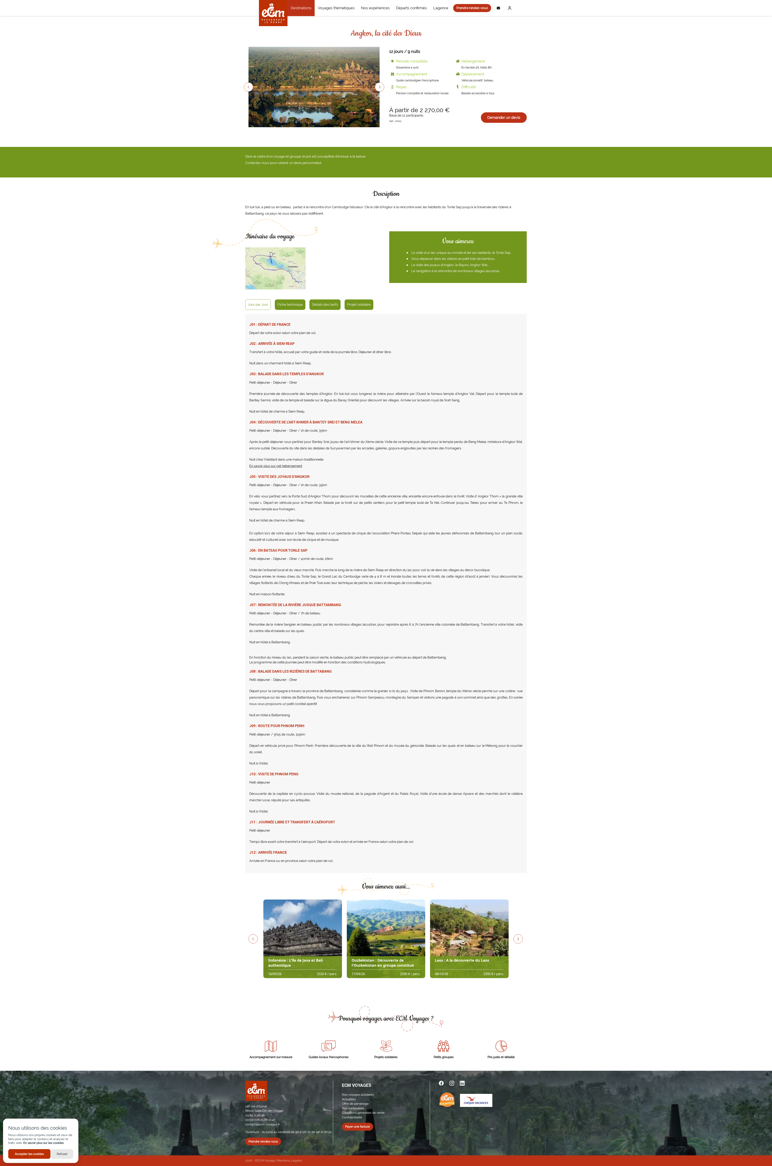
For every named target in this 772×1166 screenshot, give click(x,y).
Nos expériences (375, 8)
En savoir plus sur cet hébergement (275, 466)
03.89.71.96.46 (255, 1115)
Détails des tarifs (325, 304)
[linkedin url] (462, 1083)
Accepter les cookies (29, 1154)
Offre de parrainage (355, 1104)
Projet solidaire (359, 304)
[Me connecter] (508, 8)
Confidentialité (352, 1117)
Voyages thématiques (336, 8)
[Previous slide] (248, 87)
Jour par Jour (258, 304)
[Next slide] (379, 87)
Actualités (349, 1099)
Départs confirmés (411, 8)
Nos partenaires (353, 1108)
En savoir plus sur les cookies (43, 1143)
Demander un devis (503, 117)
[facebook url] (441, 1083)
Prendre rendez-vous (472, 8)
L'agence (440, 8)
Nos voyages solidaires (358, 1094)
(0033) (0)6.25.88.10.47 (260, 1120)
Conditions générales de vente (363, 1113)
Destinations (301, 8)
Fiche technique (290, 304)
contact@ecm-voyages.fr (262, 1124)
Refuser (62, 1154)
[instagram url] (451, 1083)
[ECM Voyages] (273, 13)
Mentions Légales (289, 1160)
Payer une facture (357, 1126)
